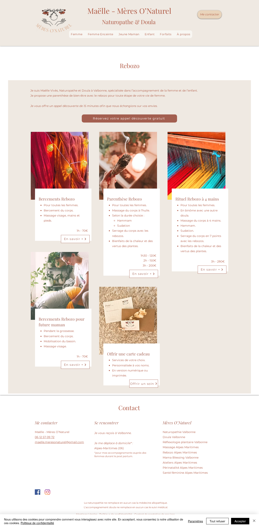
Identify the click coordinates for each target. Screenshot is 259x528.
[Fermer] (254, 521)
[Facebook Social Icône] (37, 492)
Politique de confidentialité (37, 523)
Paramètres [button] (195, 521)
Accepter (240, 521)
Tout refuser (217, 521)
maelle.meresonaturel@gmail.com (59, 442)
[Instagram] (47, 492)
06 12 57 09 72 (44, 437)
